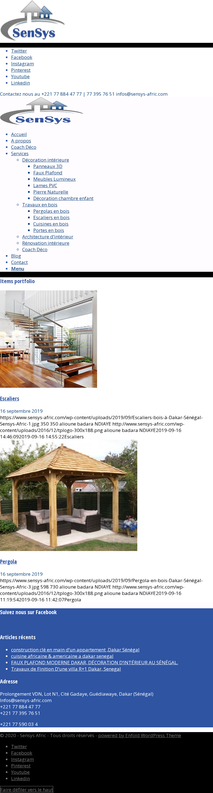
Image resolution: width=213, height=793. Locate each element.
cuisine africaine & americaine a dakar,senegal (62, 656)
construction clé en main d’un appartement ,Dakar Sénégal (75, 649)
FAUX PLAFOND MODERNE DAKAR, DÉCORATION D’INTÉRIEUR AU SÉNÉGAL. (94, 662)
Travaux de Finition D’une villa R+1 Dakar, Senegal (66, 669)
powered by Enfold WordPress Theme (139, 735)
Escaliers (9, 398)
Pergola (8, 561)
